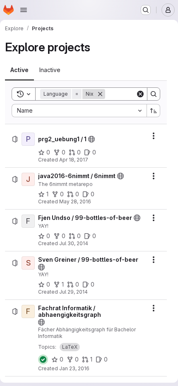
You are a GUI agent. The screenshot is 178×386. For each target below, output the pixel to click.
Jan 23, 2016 (74, 368)
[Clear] (140, 94)
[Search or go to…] (146, 10)
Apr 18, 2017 (73, 160)
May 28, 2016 (75, 201)
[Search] (153, 94)
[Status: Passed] (43, 359)
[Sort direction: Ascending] (153, 110)
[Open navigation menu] (23, 10)
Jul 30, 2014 (73, 243)
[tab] (19, 70)
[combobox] (79, 110)
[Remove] (100, 94)
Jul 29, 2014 (73, 292)
